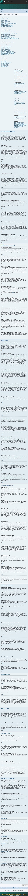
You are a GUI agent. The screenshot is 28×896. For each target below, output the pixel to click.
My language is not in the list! (5, 34)
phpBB (13, 292)
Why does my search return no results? (19, 99)
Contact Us (19, 894)
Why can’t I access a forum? (5, 48)
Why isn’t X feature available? (19, 123)
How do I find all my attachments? (19, 118)
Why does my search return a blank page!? (20, 101)
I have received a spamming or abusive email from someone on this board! (20, 87)
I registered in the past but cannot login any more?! (9, 23)
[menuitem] (3, 10)
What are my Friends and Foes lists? (20, 91)
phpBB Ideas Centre (4, 851)
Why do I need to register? (5, 18)
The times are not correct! (5, 32)
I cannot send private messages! (19, 83)
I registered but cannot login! (5, 21)
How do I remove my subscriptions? (20, 113)
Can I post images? (4, 61)
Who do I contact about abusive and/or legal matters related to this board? (20, 125)
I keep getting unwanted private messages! (19, 85)
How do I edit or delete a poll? (5, 47)
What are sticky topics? (4, 64)
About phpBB (3, 843)
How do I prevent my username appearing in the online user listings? (12, 31)
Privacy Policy (12, 894)
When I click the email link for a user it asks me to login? (10, 38)
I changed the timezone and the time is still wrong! (9, 33)
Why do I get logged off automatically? (7, 25)
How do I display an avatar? (5, 36)
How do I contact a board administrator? (18, 127)
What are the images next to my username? (8, 35)
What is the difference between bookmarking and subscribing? (19, 108)
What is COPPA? (3, 19)
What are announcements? (5, 63)
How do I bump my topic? (5, 54)
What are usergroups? (18, 72)
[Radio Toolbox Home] (6, 2)
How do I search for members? (19, 102)
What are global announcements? (6, 62)
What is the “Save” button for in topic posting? (8, 52)
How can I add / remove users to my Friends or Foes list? (20, 93)
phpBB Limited (7, 840)
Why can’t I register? (4, 20)
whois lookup (3, 863)
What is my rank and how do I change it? (7, 37)
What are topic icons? (4, 66)
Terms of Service (6, 894)
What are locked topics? (5, 65)
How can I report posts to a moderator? (7, 51)
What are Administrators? (18, 70)
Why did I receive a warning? (5, 50)
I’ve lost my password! (4, 24)
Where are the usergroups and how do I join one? (20, 74)
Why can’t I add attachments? (5, 49)
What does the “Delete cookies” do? (7, 26)
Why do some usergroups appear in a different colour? (20, 77)
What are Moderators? (18, 71)
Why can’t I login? (3, 22)
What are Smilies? (4, 60)
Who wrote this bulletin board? (19, 122)
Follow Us (24, 894)
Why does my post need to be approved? (7, 53)
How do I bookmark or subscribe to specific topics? (20, 110)
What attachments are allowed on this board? (20, 117)
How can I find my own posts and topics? (19, 104)
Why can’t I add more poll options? (6, 46)
